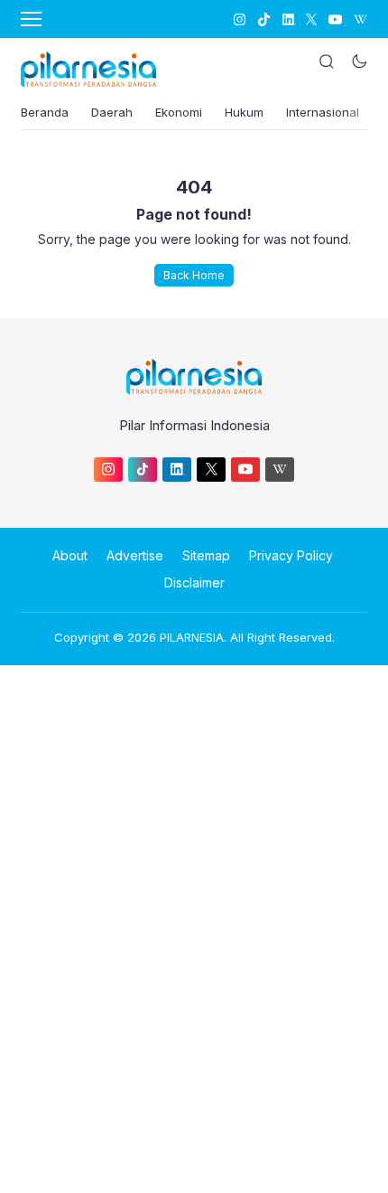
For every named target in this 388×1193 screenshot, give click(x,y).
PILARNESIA (192, 637)
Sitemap (206, 555)
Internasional (322, 112)
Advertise (134, 555)
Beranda (45, 112)
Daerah (112, 112)
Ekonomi (178, 112)
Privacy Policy (291, 555)
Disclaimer (194, 582)
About (70, 555)
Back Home (194, 275)
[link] (238, 19)
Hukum (244, 112)
